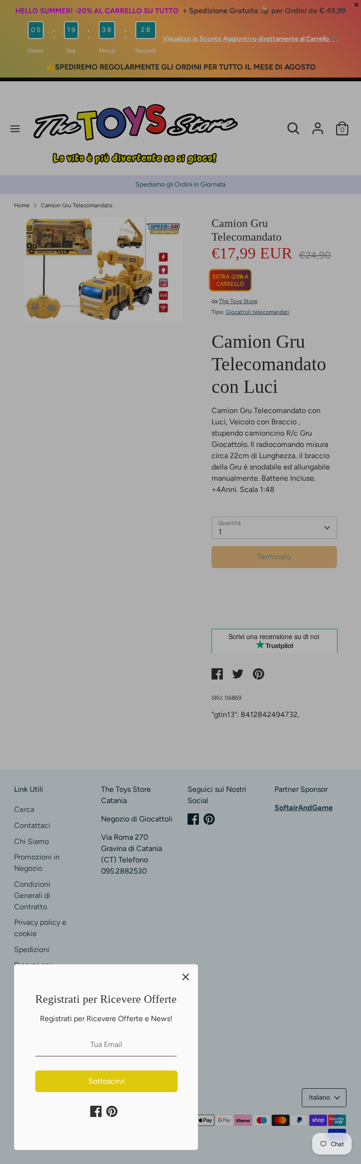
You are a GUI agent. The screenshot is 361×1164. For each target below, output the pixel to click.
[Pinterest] (112, 1111)
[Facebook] (96, 1111)
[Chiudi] (185, 976)
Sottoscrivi (106, 1081)
